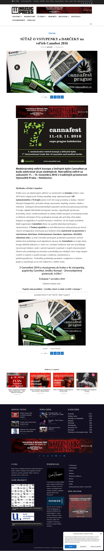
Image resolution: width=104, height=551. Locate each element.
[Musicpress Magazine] (22, 10)
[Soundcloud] (87, 3)
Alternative (45, 348)
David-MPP (50, 47)
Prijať (70, 546)
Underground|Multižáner (55, 348)
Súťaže (52, 33)
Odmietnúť (83, 546)
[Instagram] (83, 3)
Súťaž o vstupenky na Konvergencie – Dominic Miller (63, 390)
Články (17, 386)
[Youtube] (92, 3)
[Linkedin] (85, 3)
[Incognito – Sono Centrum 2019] (43, 422)
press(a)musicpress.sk (21, 477)
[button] (101, 534)
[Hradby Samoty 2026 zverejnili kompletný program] (15, 415)
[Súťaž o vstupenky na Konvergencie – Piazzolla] (86, 380)
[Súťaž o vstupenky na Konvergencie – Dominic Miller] (63, 380)
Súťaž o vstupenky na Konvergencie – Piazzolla (87, 390)
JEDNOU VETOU (18, 409)
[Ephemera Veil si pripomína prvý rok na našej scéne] (15, 431)
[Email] (62, 97)
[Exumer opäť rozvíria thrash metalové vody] (15, 424)
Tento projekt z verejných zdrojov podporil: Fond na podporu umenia (26, 509)
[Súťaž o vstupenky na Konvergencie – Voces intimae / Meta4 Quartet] (40, 380)
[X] (90, 3)
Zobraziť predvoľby (96, 546)
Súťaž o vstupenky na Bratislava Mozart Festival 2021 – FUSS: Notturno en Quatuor (17, 391)
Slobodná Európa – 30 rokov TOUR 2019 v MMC (56, 413)
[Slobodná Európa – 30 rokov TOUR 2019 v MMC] (43, 415)
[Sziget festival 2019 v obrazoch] (43, 429)
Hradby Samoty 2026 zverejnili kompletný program (26, 415)
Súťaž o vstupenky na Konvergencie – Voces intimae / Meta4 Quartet (40, 390)
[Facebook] (81, 3)
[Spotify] (56, 456)
